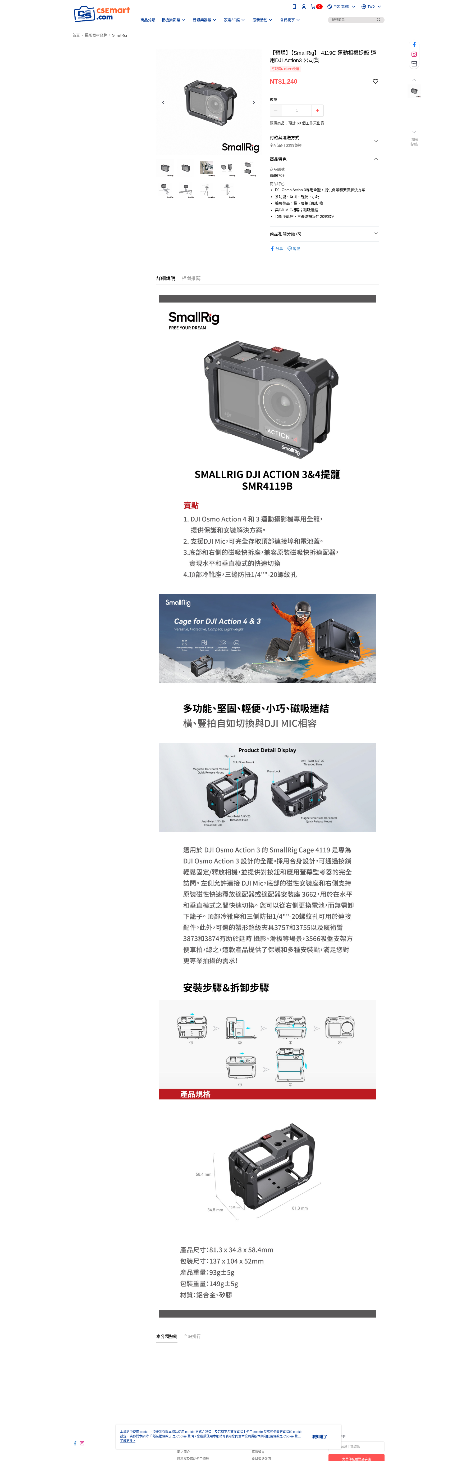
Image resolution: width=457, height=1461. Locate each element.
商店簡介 (183, 1452)
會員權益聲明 (261, 1459)
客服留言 (258, 1452)
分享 (279, 248)
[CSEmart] (101, 13)
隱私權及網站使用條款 (193, 1459)
